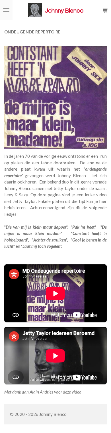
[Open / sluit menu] (6, 10)
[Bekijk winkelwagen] (104, 10)
